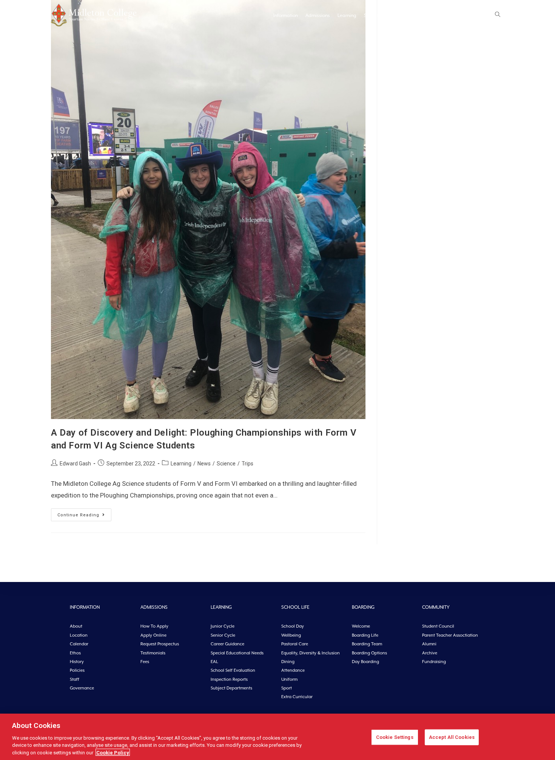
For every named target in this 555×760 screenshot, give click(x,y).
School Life (375, 15)
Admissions (317, 15)
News (481, 15)
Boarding (404, 15)
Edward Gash (75, 464)
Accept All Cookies (452, 737)
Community (433, 15)
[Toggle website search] (497, 15)
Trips (247, 464)
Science (226, 464)
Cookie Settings (394, 737)
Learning (347, 15)
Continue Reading (84, 512)
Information (285, 15)
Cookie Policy (112, 752)
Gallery (460, 15)
